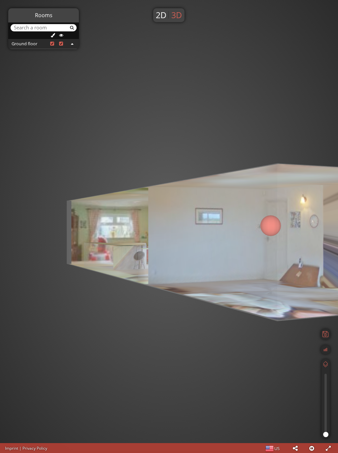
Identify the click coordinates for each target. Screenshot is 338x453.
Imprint (11, 448)
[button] (295, 448)
